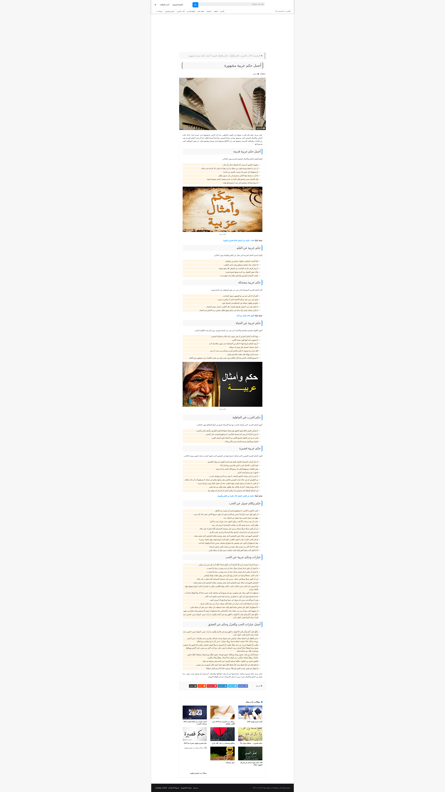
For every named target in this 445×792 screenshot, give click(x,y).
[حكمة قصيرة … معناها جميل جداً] (250, 734)
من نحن (195, 788)
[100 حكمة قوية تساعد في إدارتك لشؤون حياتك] (250, 753)
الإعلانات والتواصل (161, 788)
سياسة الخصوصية (186, 788)
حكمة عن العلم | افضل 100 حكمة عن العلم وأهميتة (236, 496)
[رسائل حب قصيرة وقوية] (195, 759)
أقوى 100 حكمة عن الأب (245, 316)
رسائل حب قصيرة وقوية (198, 773)
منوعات (160, 11)
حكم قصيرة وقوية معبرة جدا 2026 (195, 743)
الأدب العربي (181, 11)
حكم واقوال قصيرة (220, 56)
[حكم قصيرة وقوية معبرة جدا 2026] (195, 734)
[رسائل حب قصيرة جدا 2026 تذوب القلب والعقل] (222, 712)
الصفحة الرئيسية (177, 5)
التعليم (216, 11)
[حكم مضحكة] (222, 753)
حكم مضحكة (230, 762)
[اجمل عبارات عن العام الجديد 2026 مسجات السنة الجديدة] (195, 712)
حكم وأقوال (234, 56)
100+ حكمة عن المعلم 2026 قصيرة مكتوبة (238, 240)
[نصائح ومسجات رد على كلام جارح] (222, 734)
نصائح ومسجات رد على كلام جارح (223, 743)
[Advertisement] (222, 32)
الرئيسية (257, 56)
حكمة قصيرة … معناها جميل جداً (251, 743)
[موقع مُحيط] (280, 5)
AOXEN (262, 74)
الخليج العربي (191, 11)
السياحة (208, 11)
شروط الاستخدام (173, 788)
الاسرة (222, 11)
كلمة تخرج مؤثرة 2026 (254, 722)
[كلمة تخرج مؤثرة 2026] (250, 712)
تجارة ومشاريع (169, 11)
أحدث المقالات (164, 5)
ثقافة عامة (200, 11)
